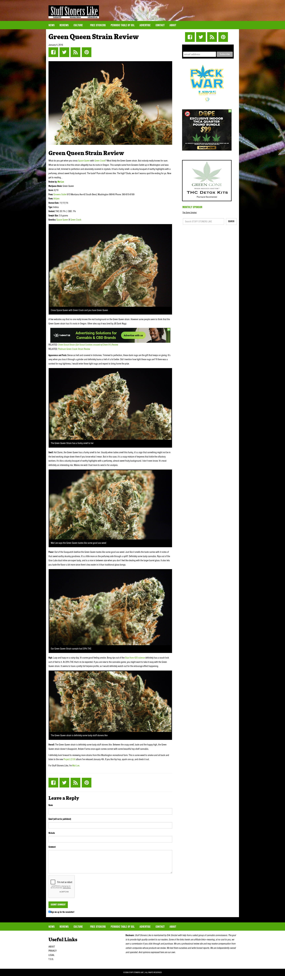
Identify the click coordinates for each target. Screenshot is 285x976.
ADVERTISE (145, 25)
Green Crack (100, 160)
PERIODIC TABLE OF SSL (123, 25)
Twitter (64, 52)
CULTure (78, 25)
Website (51, 833)
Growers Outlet (59, 194)
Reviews (64, 25)
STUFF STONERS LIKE (73, 11)
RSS (75, 52)
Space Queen (84, 160)
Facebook (53, 52)
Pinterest (86, 52)
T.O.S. (51, 959)
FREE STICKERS (98, 25)
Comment (52, 847)
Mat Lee (61, 181)
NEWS (51, 25)
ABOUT (51, 946)
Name (50, 805)
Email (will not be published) (59, 819)
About (173, 25)
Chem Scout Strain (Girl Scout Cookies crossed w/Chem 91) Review (88, 344)
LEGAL (51, 955)
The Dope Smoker (189, 212)
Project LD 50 (69, 759)
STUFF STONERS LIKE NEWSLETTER (208, 47)
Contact (160, 25)
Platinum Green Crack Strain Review (74, 349)
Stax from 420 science (135, 657)
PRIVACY (52, 950)
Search (231, 221)
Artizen (56, 198)
